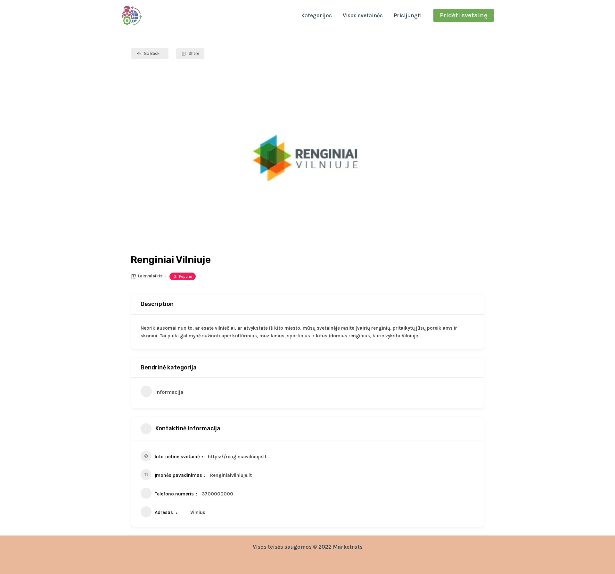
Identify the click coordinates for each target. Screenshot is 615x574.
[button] (463, 15)
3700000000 (217, 494)
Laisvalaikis (150, 276)
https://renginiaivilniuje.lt (237, 457)
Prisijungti (408, 15)
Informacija (169, 392)
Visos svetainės (363, 15)
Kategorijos (316, 15)
